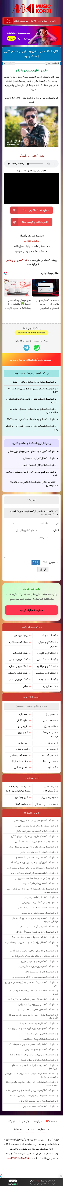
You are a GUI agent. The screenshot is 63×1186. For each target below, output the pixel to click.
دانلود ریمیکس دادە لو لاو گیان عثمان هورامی (35, 826)
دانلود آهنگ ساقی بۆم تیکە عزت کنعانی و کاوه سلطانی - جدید (31, 943)
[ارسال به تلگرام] (26, 348)
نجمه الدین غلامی (19, 755)
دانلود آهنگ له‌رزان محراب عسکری (40, 1034)
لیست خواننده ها (31, 697)
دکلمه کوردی (49, 686)
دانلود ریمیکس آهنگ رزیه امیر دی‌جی (39, 902)
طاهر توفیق (50, 726)
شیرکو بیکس (21, 797)
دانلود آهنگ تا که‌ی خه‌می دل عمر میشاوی (37, 1009)
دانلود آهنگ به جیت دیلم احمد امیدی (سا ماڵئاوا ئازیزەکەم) (35, 1066)
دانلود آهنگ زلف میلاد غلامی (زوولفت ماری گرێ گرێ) (32, 999)
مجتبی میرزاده (48, 761)
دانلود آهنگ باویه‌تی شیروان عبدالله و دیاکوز (36, 932)
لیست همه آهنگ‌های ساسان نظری (30, 359)
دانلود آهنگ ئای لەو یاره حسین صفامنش (37, 908)
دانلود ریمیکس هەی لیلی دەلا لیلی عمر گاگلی (35, 841)
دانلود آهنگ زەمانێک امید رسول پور (40, 897)
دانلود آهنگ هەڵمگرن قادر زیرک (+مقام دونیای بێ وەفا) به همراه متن (31, 1083)
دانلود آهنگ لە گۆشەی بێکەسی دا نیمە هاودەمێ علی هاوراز (33, 992)
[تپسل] (2, 1176)
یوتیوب (30, 1129)
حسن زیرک (50, 714)
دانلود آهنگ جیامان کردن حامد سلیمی (38, 913)
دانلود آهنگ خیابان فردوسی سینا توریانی (37, 927)
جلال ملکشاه (21, 804)
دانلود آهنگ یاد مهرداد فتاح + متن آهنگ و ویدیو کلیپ (31, 868)
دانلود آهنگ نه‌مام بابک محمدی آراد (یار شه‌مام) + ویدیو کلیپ (31, 983)
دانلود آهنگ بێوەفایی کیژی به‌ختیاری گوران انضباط (33, 1096)
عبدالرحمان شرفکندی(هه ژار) (49, 788)
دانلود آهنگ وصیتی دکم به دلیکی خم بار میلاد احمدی (32, 847)
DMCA (18, 1129)
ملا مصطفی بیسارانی (45, 804)
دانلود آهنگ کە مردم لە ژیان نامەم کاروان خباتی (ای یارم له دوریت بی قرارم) (31, 1075)
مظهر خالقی (22, 720)
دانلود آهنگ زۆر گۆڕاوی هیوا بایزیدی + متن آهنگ (33, 862)
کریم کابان (51, 743)
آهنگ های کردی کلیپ (16, 260)
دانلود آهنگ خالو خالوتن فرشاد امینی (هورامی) (35, 820)
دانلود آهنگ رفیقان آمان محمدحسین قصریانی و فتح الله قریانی (33, 1016)
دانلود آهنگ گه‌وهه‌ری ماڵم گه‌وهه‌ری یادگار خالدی (33, 873)
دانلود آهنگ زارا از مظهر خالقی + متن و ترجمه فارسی (32, 951)
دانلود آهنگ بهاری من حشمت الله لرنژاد (37, 1101)
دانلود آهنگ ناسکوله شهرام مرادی (40, 1049)
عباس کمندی (49, 755)
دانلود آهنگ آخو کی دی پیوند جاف (40, 972)
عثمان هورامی (21, 767)
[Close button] (61, 1176)
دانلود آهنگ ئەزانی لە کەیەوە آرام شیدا (38, 1060)
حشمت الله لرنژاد (19, 761)
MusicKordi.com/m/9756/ (31, 332)
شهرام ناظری (22, 749)
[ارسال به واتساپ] (37, 348)
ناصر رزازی (23, 714)
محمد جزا (51, 749)
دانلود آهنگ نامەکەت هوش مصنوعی (39, 1106)
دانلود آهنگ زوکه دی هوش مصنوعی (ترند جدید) (34, 937)
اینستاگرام (43, 1129)
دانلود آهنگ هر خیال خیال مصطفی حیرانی (37, 966)
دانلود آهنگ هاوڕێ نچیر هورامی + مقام (38, 852)
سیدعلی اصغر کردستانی (50, 734)
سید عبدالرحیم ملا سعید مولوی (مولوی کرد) (18, 788)
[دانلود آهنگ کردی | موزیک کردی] (31, 8)
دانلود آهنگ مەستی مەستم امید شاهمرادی (36, 857)
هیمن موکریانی (48, 797)
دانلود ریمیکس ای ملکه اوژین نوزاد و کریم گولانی (34, 956)
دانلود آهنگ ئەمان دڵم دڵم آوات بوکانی (38, 883)
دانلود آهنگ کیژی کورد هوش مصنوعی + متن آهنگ (32, 1044)
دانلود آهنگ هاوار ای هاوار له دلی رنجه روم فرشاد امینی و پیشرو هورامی (32, 890)
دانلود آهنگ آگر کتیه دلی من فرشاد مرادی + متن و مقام (31, 1090)
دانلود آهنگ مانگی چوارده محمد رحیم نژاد (37, 1023)
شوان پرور (23, 732)
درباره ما (37, 1121)
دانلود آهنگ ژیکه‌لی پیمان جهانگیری (39, 1039)
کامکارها (51, 767)
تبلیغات (11, 1121)
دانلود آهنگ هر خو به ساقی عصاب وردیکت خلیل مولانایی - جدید (35, 919)
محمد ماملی (49, 720)
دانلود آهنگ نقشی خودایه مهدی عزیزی (38, 961)
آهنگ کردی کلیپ (52, 63)
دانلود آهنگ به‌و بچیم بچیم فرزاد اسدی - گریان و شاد (32, 1028)
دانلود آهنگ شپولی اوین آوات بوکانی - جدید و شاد (33, 1055)
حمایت (51, 1121)
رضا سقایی (23, 743)
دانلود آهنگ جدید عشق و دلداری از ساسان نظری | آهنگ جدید (31, 53)
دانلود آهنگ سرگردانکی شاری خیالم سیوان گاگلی (33, 836)
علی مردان (23, 726)
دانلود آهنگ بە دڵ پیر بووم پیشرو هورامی (37, 1004)
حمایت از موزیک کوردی (31, 610)
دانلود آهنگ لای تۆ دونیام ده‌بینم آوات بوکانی (36, 831)
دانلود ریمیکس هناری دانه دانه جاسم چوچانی (35, 878)
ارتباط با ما (24, 1121)
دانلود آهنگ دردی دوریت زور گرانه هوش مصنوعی (34, 977)
